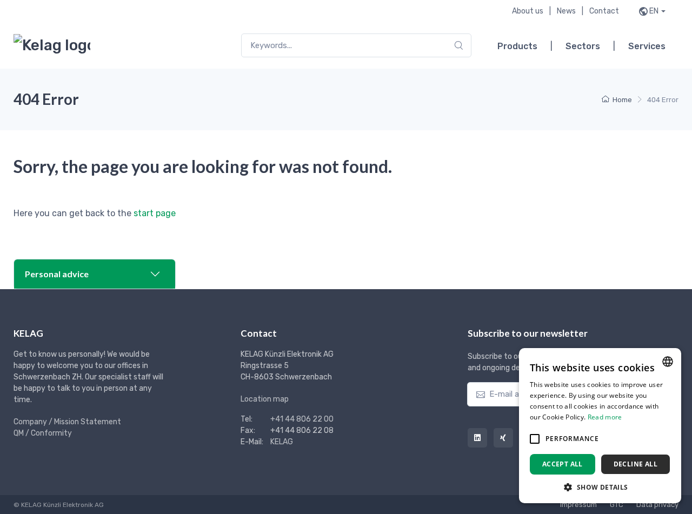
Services (647, 46)
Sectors (582, 46)
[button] (534, 439)
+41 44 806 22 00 (302, 419)
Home (622, 100)
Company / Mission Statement (67, 421)
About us (527, 11)
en (653, 11)
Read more (605, 417)
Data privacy (657, 504)
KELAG (281, 441)
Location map (265, 399)
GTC (616, 504)
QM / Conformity (43, 433)
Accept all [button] (562, 464)
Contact (604, 11)
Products (517, 46)
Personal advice (57, 274)
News (566, 11)
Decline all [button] (635, 464)
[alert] (600, 425)
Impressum (578, 504)
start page (155, 213)
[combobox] (356, 46)
